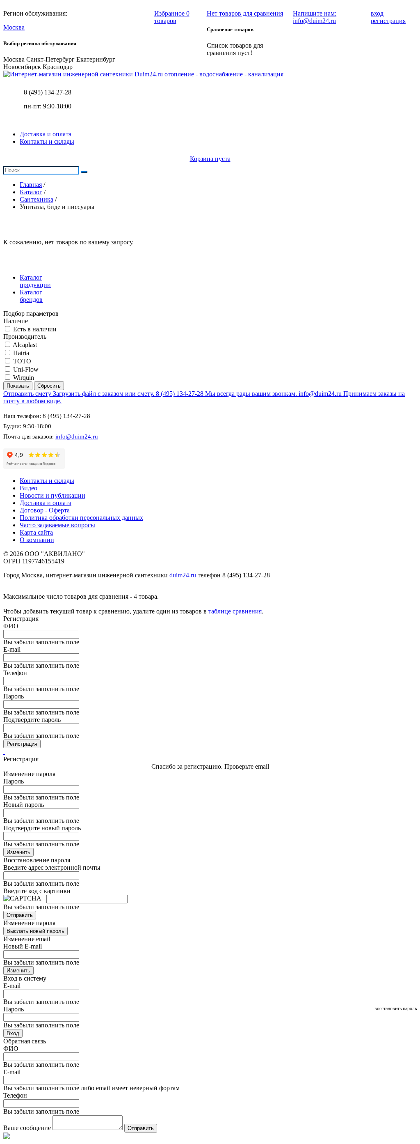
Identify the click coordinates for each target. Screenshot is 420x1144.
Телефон (15, 672)
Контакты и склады (47, 141)
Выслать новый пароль (35, 931)
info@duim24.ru (76, 436)
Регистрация (22, 744)
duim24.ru (182, 575)
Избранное (171, 17)
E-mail (12, 649)
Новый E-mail (22, 946)
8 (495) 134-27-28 (47, 92)
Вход (13, 1033)
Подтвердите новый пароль (42, 828)
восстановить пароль (395, 1008)
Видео (28, 488)
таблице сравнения (235, 611)
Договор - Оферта (45, 510)
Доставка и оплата (45, 134)
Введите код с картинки (37, 890)
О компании (37, 539)
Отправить (20, 915)
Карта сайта (36, 532)
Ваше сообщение (27, 1127)
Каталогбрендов (31, 296)
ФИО (10, 626)
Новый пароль (23, 804)
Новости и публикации (52, 495)
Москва (14, 27)
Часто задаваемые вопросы (57, 524)
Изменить (18, 852)
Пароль (13, 696)
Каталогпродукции (35, 281)
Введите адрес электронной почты (51, 867)
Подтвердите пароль (32, 719)
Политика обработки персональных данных (81, 517)
